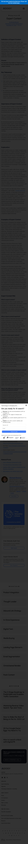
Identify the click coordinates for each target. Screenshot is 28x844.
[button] (26, 405)
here (18, 3)
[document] (14, 422)
